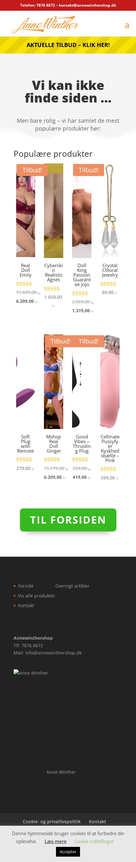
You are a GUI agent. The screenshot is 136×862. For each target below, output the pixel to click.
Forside (26, 586)
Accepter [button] (68, 851)
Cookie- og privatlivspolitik (52, 821)
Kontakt (26, 605)
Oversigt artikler (72, 586)
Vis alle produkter (36, 596)
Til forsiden (68, 519)
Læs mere (56, 841)
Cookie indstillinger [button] (94, 841)
